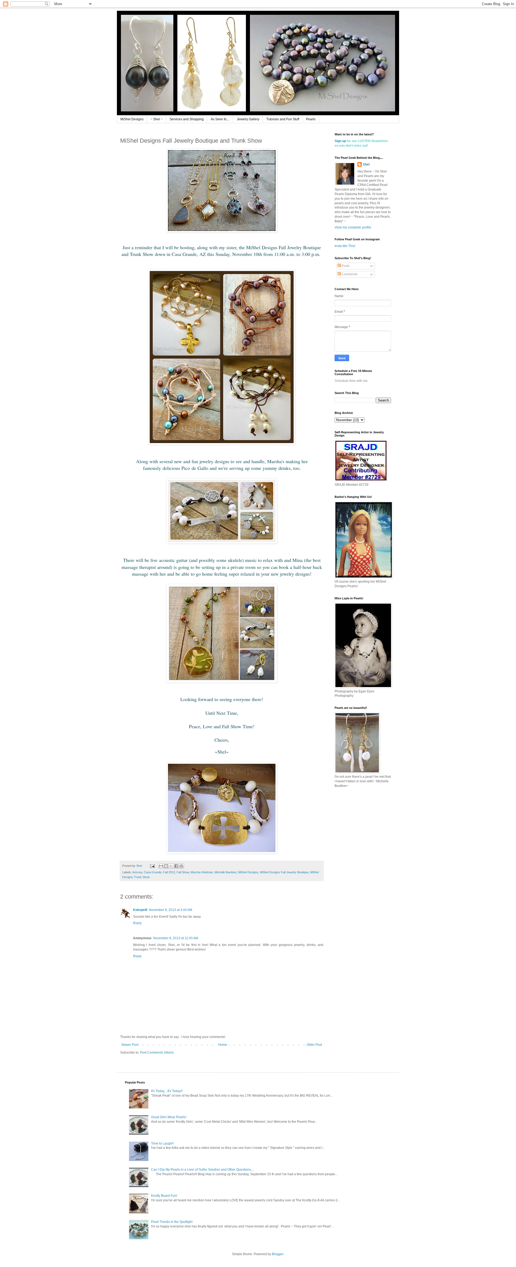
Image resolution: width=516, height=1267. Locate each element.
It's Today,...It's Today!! (166, 1091)
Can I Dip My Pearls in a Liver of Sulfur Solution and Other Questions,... (202, 1169)
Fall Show (183, 872)
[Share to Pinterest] (181, 866)
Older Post (314, 1045)
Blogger (277, 1254)
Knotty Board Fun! (164, 1196)
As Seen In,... (220, 119)
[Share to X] (171, 866)
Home (222, 1045)
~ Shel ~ (156, 119)
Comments (349, 274)
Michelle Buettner (225, 872)
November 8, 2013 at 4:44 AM (170, 910)
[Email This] (161, 866)
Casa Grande (153, 872)
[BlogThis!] (166, 866)
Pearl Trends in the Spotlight (171, 1222)
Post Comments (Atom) (157, 1052)
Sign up (340, 141)
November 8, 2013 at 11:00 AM (175, 938)
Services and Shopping (187, 119)
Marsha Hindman (202, 872)
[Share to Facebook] (176, 866)
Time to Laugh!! (162, 1143)
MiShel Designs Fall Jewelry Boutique (284, 872)
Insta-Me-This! (345, 246)
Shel (366, 164)
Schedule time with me (351, 381)
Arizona (137, 872)
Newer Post (129, 1045)
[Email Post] (152, 865)
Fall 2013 (169, 872)
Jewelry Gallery (248, 119)
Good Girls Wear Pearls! (168, 1117)
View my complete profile (353, 227)
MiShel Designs (132, 119)
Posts (345, 266)
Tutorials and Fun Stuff (282, 119)
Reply (137, 923)
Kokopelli (140, 910)
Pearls (311, 119)
